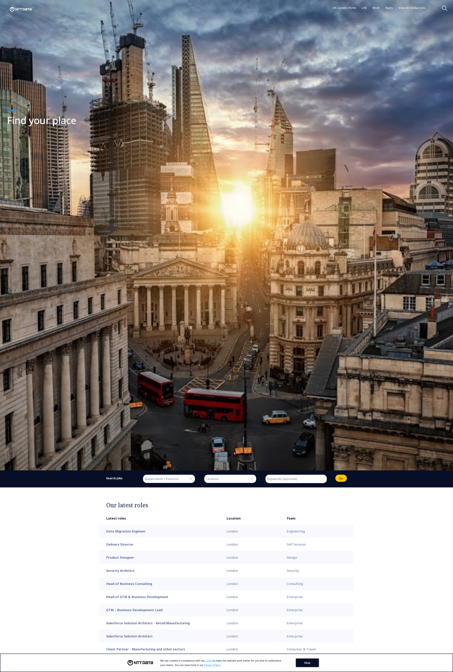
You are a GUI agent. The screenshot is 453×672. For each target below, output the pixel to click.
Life (364, 8)
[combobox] (169, 479)
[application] (226, 663)
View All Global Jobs (411, 8)
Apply (389, 8)
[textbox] (171, 479)
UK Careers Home (344, 8)
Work (376, 8)
